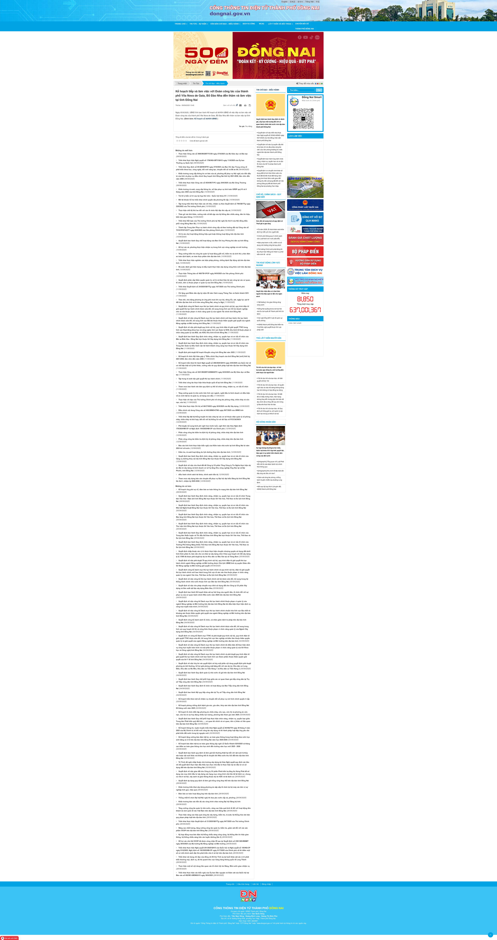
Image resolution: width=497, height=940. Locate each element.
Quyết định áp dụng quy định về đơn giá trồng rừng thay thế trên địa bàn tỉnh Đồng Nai (213, 780)
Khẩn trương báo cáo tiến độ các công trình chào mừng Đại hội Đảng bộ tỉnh (209, 801)
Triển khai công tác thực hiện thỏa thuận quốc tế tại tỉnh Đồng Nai (204, 382)
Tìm (319, 90)
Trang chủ (180, 24)
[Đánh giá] (305, 239)
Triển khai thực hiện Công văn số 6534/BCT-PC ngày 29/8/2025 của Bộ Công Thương (212, 182)
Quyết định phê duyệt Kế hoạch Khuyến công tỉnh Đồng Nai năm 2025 (206, 352)
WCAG (261, 24)
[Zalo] (305, 113)
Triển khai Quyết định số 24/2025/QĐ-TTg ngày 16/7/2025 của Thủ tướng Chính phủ (211, 286)
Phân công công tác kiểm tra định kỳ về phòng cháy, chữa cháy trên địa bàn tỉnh (210, 432)
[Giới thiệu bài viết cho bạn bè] (240, 105)
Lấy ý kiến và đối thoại (279, 24)
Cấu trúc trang (243, 884)
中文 (318, 1)
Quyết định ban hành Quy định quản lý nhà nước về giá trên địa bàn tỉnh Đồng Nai (211, 672)
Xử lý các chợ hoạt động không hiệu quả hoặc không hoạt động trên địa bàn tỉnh (211, 234)
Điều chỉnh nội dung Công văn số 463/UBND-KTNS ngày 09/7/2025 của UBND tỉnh (210, 410)
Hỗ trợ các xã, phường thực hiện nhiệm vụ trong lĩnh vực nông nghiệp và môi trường (212, 247)
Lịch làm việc (295, 136)
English (284, 1)
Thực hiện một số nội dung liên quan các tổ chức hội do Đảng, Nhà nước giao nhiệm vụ (214, 866)
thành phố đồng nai (304, 29)
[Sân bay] (305, 186)
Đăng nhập (266, 884)
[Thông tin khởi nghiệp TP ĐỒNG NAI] (305, 229)
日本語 (292, 1)
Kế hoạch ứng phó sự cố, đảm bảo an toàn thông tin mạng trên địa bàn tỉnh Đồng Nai (212, 489)
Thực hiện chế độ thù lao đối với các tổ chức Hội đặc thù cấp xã (204, 210)
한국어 (300, 1)
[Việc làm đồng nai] (305, 271)
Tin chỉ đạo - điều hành (267, 89)
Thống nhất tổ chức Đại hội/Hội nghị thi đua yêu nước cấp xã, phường (206, 797)
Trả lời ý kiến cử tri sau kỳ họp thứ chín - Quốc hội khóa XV (202, 196)
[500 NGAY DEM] (248, 55)
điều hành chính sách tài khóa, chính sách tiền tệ (198, 474)
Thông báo (294, 318)
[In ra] (245, 105)
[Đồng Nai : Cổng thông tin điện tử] (192, 10)
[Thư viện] (305, 261)
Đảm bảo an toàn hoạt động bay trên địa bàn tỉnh (198, 793)
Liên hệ (256, 884)
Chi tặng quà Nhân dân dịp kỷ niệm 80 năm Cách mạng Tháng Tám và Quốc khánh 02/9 (213, 293)
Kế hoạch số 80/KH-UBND (205, 118)
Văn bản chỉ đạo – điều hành (224, 24)
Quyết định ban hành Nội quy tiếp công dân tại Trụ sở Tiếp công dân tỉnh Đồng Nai (211, 692)
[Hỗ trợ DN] (305, 280)
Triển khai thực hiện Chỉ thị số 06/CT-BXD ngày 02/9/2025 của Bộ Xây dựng (208, 406)
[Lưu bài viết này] (250, 105)
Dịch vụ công (249, 24)
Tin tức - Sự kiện (198, 24)
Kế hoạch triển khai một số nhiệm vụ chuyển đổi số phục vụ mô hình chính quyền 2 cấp (214, 699)
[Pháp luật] (305, 204)
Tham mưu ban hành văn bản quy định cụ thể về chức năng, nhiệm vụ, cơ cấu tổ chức (213, 386)
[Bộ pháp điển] (305, 251)
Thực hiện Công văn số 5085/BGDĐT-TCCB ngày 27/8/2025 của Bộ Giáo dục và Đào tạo (213, 153)
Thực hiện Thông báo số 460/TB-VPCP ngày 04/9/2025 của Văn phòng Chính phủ (210, 273)
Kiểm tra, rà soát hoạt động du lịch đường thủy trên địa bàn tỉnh (204, 452)
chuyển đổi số (302, 24)
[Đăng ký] (305, 218)
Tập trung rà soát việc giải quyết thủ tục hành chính (199, 378)
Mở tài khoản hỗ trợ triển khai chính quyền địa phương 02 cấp (203, 199)
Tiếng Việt (309, 1)
